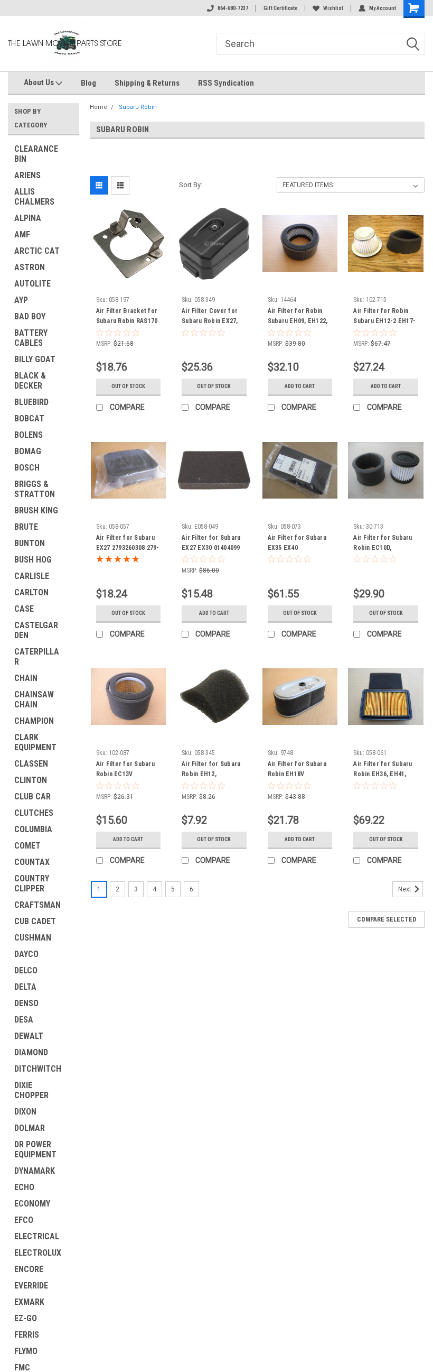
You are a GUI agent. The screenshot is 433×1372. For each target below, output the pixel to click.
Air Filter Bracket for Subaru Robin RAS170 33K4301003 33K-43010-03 (127, 317)
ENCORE (28, 1269)
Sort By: (190, 185)
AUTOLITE (32, 284)
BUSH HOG (33, 560)
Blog (88, 83)
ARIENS (27, 175)
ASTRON (29, 267)
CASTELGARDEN (36, 630)
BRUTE (26, 527)
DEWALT (28, 1036)
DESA (23, 1020)
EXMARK (29, 1302)
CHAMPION (34, 721)
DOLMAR (29, 1128)
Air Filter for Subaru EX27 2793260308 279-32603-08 (127, 544)
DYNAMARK (34, 1171)
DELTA (25, 987)
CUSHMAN (32, 938)
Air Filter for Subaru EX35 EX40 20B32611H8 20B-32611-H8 (297, 544)
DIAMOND (31, 1052)
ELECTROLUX (37, 1253)
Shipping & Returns (147, 83)
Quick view (128, 273)
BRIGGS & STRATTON (34, 489)
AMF (22, 234)
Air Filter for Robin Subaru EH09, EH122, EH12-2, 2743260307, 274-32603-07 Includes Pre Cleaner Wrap (299, 317)
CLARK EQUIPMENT (35, 742)
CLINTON (30, 780)
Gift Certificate (280, 8)
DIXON (25, 1112)
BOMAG (27, 451)
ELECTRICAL (36, 1236)
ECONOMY (32, 1204)
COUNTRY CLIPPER (31, 883)
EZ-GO (25, 1318)
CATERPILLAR (36, 657)
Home (98, 107)
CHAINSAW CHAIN (34, 699)
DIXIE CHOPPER (31, 1090)
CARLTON (31, 592)
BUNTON (29, 543)
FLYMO (25, 1351)
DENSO (26, 1003)
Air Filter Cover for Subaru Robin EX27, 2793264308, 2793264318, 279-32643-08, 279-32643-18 (212, 317)
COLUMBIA (33, 829)
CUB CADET (35, 921)
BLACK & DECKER (30, 381)
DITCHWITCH (37, 1069)
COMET (27, 846)
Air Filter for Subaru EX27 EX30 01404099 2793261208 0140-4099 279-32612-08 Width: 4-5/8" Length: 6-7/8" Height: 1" (214, 544)
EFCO (23, 1220)
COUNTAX (32, 862)
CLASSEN (31, 764)
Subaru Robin (138, 107)
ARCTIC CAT (37, 251)
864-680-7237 (233, 8)
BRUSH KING (36, 510)
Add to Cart (300, 386)
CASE (24, 609)
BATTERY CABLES (31, 338)
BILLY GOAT (34, 359)
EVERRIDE (31, 1286)
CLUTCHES (33, 813)
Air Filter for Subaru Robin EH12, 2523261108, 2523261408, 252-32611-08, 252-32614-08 (212, 770)
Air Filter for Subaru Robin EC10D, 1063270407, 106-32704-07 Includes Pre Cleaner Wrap (385, 544)
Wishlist (333, 8)
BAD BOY (29, 316)
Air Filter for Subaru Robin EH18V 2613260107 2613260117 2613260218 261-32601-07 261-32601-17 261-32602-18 (297, 770)
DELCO (25, 970)
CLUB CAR (32, 796)
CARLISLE (31, 576)
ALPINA (27, 218)
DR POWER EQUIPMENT (35, 1149)
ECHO (24, 1187)
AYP (21, 300)
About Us (39, 82)
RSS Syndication (226, 83)
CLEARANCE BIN (36, 154)
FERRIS (26, 1335)
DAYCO (26, 954)
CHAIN (25, 678)
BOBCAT (29, 418)
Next (405, 889)
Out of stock (128, 386)
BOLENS (28, 435)
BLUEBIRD (31, 402)
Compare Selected (386, 919)
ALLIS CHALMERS (34, 197)
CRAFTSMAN (37, 905)
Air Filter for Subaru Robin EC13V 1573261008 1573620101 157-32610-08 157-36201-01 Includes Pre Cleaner (126, 770)
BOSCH (27, 468)
